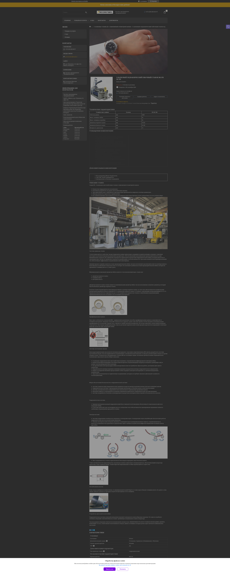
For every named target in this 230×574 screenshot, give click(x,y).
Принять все (109, 569)
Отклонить (123, 569)
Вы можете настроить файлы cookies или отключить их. (114, 565)
